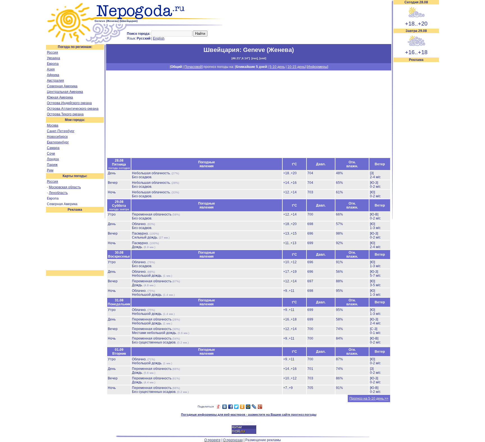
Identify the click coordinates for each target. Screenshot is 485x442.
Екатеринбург (58, 142)
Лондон (53, 159)
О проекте (212, 440)
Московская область (65, 187)
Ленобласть (58, 193)
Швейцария (221, 49)
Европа (53, 64)
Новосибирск (57, 137)
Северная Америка (62, 86)
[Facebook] (231, 406)
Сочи (51, 153)
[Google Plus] (260, 406)
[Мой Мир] (248, 406)
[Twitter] (236, 406)
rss (254, 58)
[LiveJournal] (254, 406)
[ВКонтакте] (225, 406)
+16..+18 (416, 52)
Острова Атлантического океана (73, 109)
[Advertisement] (416, 146)
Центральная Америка (65, 92)
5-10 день (277, 67)
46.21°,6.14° (240, 58)
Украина (53, 58)
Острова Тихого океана (65, 114)
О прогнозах (233, 440)
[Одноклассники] (242, 406)
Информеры (317, 67)
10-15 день (296, 67)
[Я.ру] (219, 406)
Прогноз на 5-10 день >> (368, 398)
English (158, 38)
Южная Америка (60, 97)
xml (262, 58)
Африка (53, 75)
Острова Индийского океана (69, 103)
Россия (52, 52)
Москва (52, 125)
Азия (51, 69)
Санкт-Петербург (60, 131)
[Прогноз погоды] (160, 18)
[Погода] (70, 43)
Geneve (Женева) (268, 49)
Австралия (55, 81)
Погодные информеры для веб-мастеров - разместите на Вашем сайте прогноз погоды (248, 414)
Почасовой (193, 67)
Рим (50, 170)
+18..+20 (416, 23)
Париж (52, 165)
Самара (53, 148)
